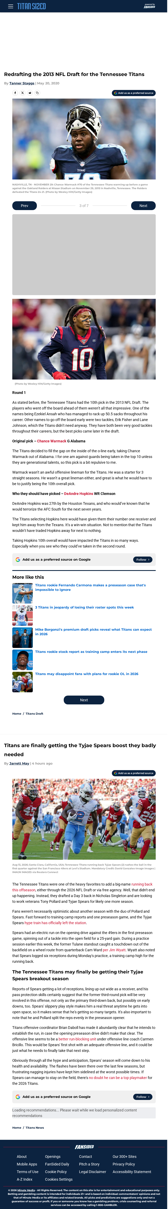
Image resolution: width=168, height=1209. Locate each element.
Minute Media (26, 1190)
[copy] (37, 93)
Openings (52, 1156)
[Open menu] (10, 6)
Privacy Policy (124, 1164)
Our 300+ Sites (124, 1156)
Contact (85, 1156)
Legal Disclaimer (92, 1172)
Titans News (35, 1128)
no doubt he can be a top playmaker (118, 1078)
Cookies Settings (59, 1179)
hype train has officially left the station (55, 923)
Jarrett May (19, 763)
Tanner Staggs (21, 83)
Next (143, 206)
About (22, 1156)
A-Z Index (24, 1179)
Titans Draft (34, 714)
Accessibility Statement (132, 1172)
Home (16, 714)
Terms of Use (28, 1172)
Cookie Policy (56, 1172)
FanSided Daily (57, 1164)
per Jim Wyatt (114, 950)
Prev (24, 206)
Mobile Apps (27, 1164)
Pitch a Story (89, 1164)
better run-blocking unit (77, 1039)
